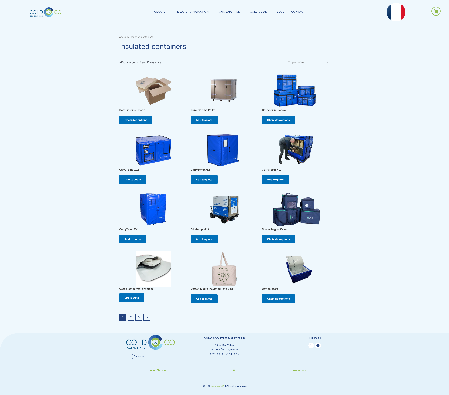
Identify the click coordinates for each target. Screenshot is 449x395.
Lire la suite (132, 297)
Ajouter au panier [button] (204, 120)
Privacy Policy (300, 370)
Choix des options (136, 120)
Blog (280, 12)
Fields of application (192, 12)
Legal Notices (158, 370)
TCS (233, 370)
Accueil (123, 36)
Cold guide (258, 12)
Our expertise (229, 12)
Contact (298, 12)
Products (158, 12)
